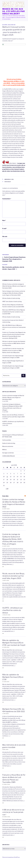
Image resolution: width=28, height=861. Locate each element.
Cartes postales (6, 440)
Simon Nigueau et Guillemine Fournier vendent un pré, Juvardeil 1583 (13, 312)
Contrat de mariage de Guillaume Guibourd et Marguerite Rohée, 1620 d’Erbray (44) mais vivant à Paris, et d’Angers (12, 539)
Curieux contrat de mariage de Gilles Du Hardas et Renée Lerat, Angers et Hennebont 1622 (14, 286)
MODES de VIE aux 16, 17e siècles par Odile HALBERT (13, 11)
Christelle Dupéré (7, 366)
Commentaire (6, 198)
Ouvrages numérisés (8, 453)
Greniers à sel (9, 179)
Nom (4, 220)
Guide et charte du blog (13, 298)
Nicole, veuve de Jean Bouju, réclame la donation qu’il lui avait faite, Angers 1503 (13, 575)
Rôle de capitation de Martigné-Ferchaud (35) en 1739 (12, 677)
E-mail (4, 228)
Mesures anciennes (7, 446)
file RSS (5, 496)
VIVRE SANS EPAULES (8, 456)
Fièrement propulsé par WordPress (11, 857)
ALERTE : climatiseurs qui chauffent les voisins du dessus (12, 610)
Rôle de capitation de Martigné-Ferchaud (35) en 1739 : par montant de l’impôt (13, 642)
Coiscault (8, 181)
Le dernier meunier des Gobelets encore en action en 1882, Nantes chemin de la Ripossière (13, 343)
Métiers (4, 449)
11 (7, 476)
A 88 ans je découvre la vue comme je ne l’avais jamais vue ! (14, 327)
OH (14, 24)
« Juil (7, 488)
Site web (4, 236)
